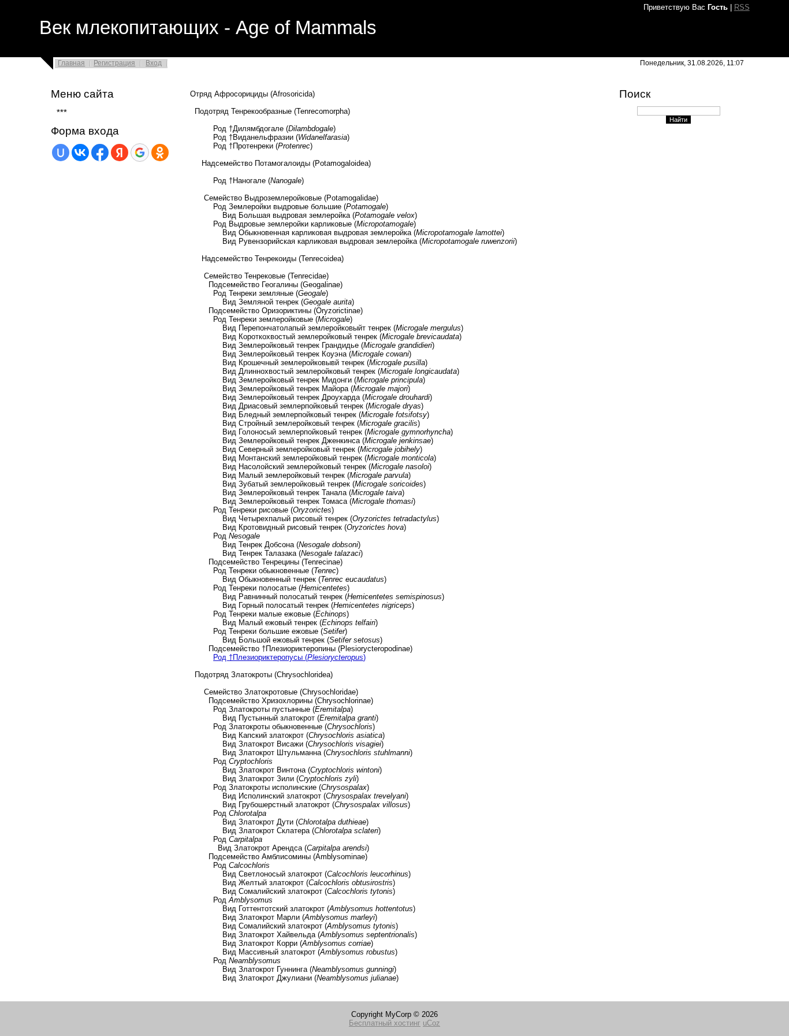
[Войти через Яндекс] (119, 152)
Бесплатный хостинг (384, 1023)
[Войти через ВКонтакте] (80, 152)
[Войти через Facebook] (100, 152)
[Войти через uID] (60, 152)
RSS (742, 7)
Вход (154, 63)
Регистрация (114, 63)
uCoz (431, 1023)
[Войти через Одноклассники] (160, 152)
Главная (71, 63)
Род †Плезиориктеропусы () (289, 657)
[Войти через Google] (140, 152)
